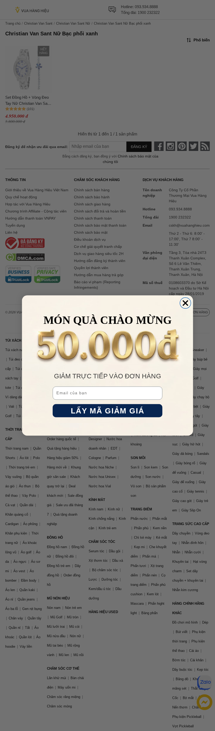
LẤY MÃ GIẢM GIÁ (107, 410)
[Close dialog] (185, 303)
